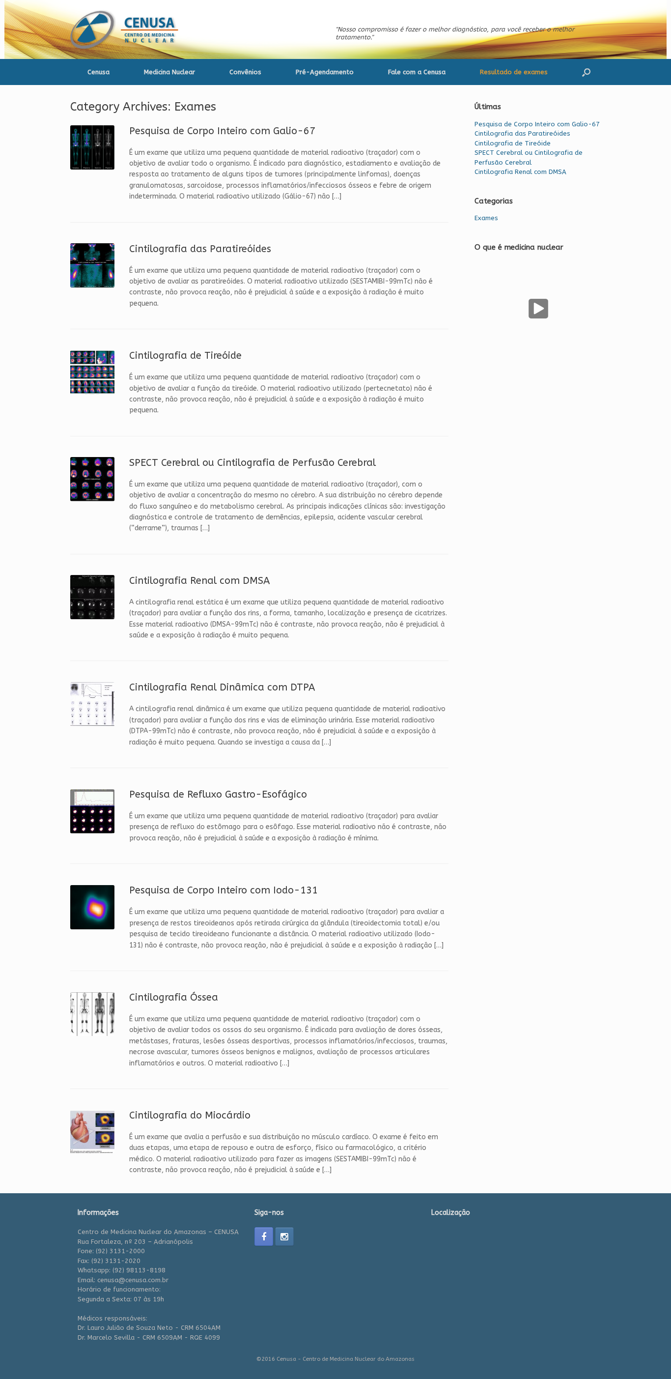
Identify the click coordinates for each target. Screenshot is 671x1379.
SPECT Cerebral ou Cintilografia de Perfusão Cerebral (252, 462)
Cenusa (98, 72)
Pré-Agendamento (325, 72)
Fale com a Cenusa (417, 72)
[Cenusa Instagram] (284, 1236)
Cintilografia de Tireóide (185, 355)
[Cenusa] (127, 29)
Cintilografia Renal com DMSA (199, 580)
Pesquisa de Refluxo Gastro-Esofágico (218, 794)
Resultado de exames (514, 72)
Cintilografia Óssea (173, 997)
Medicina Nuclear (169, 72)
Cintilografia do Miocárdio (190, 1115)
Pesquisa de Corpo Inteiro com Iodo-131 (223, 890)
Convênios (245, 72)
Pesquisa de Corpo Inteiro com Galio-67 (222, 131)
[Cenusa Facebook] (263, 1236)
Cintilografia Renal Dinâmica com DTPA (222, 687)
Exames (486, 218)
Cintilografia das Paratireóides (200, 249)
